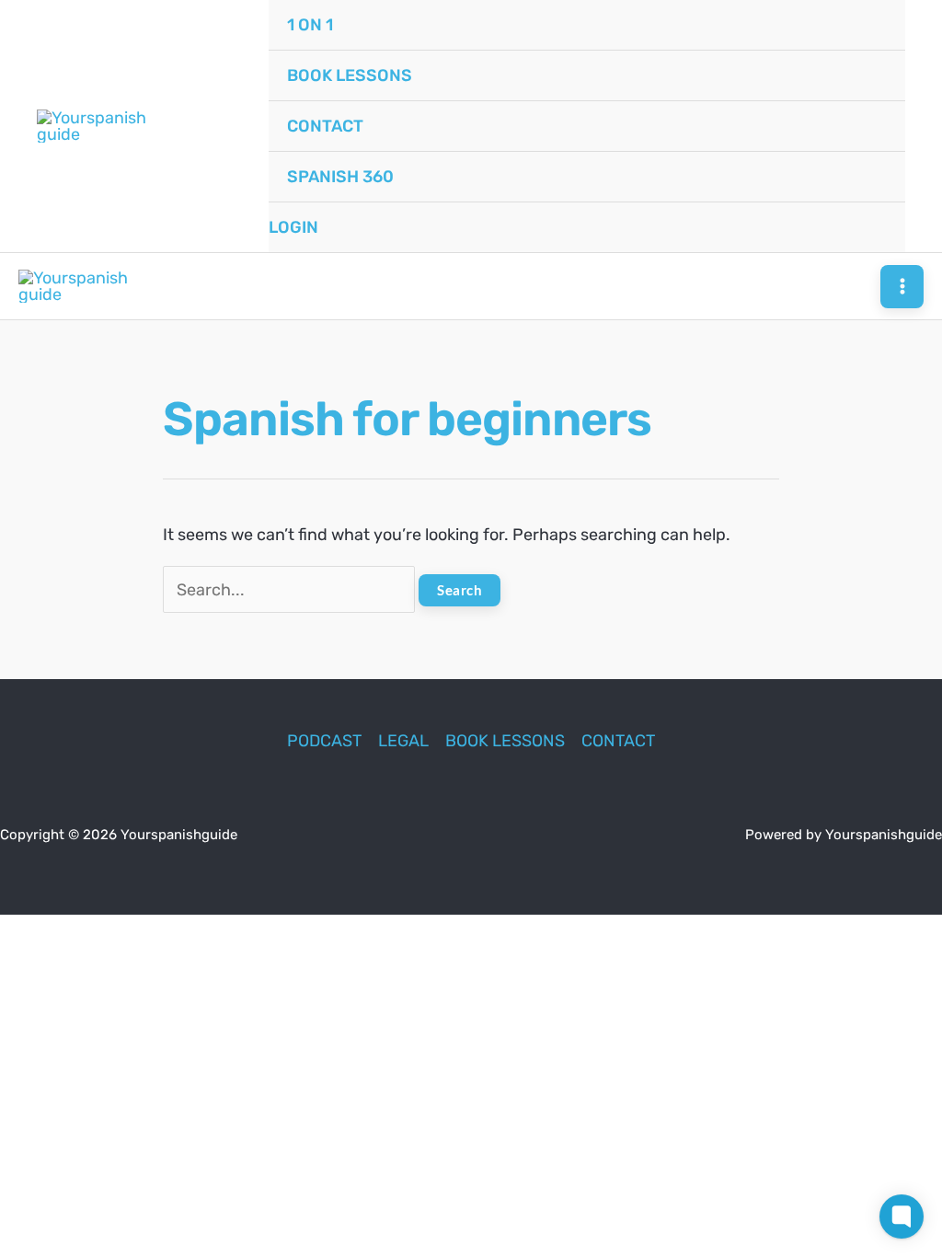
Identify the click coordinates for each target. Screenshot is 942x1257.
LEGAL (403, 741)
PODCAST (324, 741)
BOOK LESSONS (505, 741)
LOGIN (293, 227)
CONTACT (618, 741)
